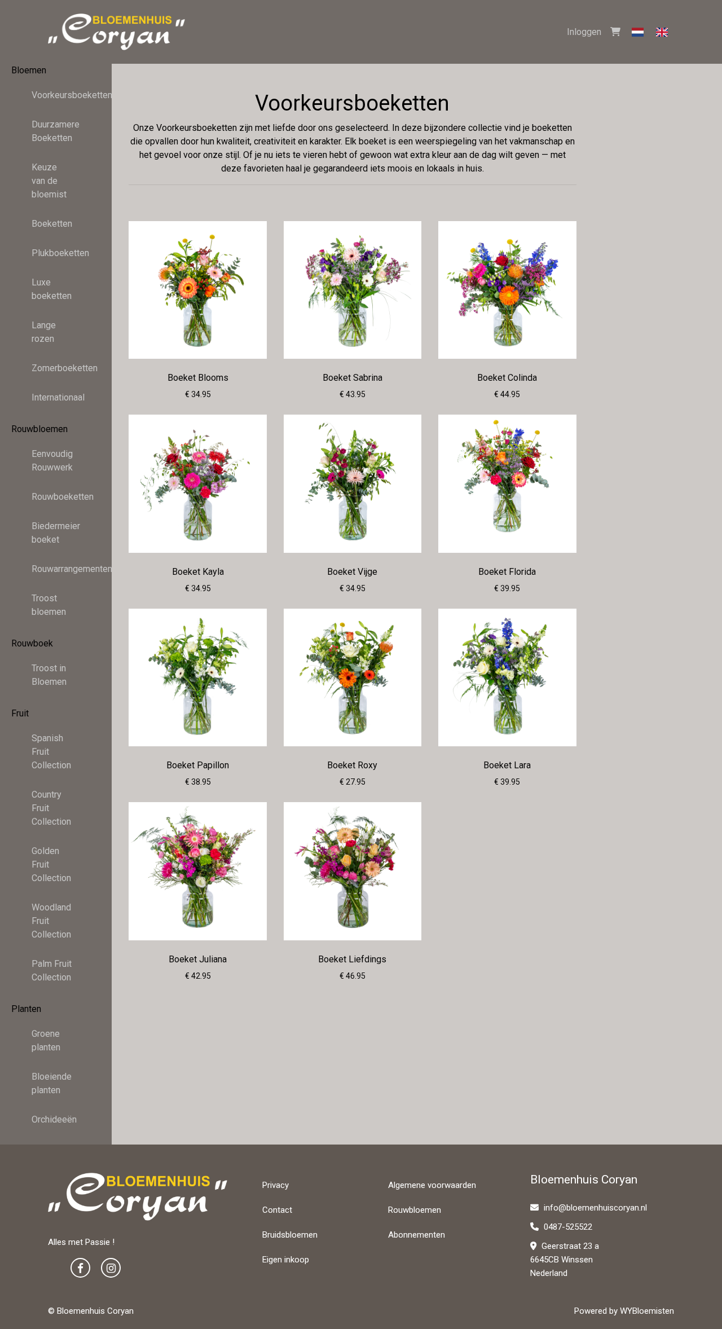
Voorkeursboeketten (56, 95)
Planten (26, 1009)
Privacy (275, 1185)
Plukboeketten (56, 253)
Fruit (20, 713)
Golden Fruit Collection (51, 864)
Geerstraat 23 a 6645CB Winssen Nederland (564, 1259)
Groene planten (46, 1040)
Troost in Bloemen (49, 675)
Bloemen (28, 70)
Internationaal (56, 397)
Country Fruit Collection (51, 808)
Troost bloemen (49, 605)
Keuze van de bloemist (49, 181)
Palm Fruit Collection (52, 970)
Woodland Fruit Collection (51, 921)
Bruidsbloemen (290, 1235)
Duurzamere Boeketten (56, 131)
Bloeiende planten (52, 1083)
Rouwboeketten (56, 496)
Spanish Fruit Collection (51, 752)
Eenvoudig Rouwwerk (52, 460)
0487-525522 (567, 1227)
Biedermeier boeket (56, 533)
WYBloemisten (647, 1311)
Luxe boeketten (52, 289)
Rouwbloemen (39, 429)
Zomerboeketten (56, 368)
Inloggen (584, 32)
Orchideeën (54, 1119)
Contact (277, 1210)
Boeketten (52, 223)
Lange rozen (44, 332)
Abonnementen (416, 1235)
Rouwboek (32, 643)
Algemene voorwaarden (432, 1185)
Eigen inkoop (285, 1260)
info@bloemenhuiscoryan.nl (595, 1208)
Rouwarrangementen (56, 569)
